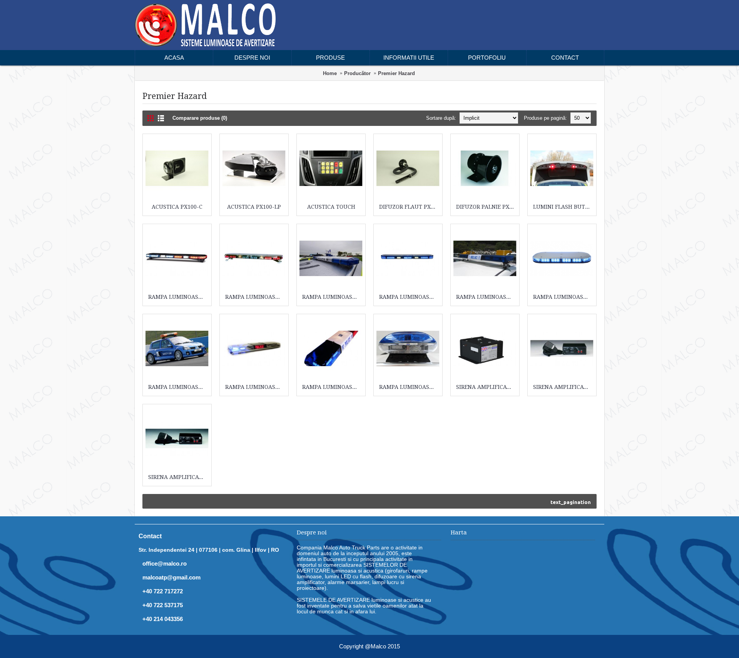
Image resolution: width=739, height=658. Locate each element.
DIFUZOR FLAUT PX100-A (409, 207)
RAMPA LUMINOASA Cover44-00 (178, 297)
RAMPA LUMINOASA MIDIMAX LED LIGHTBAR (255, 387)
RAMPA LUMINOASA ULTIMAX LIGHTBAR (409, 387)
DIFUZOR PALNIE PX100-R (486, 207)
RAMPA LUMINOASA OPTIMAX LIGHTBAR (332, 387)
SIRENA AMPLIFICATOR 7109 (178, 477)
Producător (357, 73)
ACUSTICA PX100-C (177, 207)
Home (330, 73)
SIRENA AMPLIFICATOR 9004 (486, 387)
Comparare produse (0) (199, 118)
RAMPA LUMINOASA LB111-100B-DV (563, 297)
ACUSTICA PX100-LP (254, 207)
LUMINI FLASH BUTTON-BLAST (563, 207)
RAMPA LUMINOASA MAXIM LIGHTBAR (178, 387)
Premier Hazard (396, 73)
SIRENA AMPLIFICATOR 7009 (563, 387)
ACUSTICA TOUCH (331, 207)
